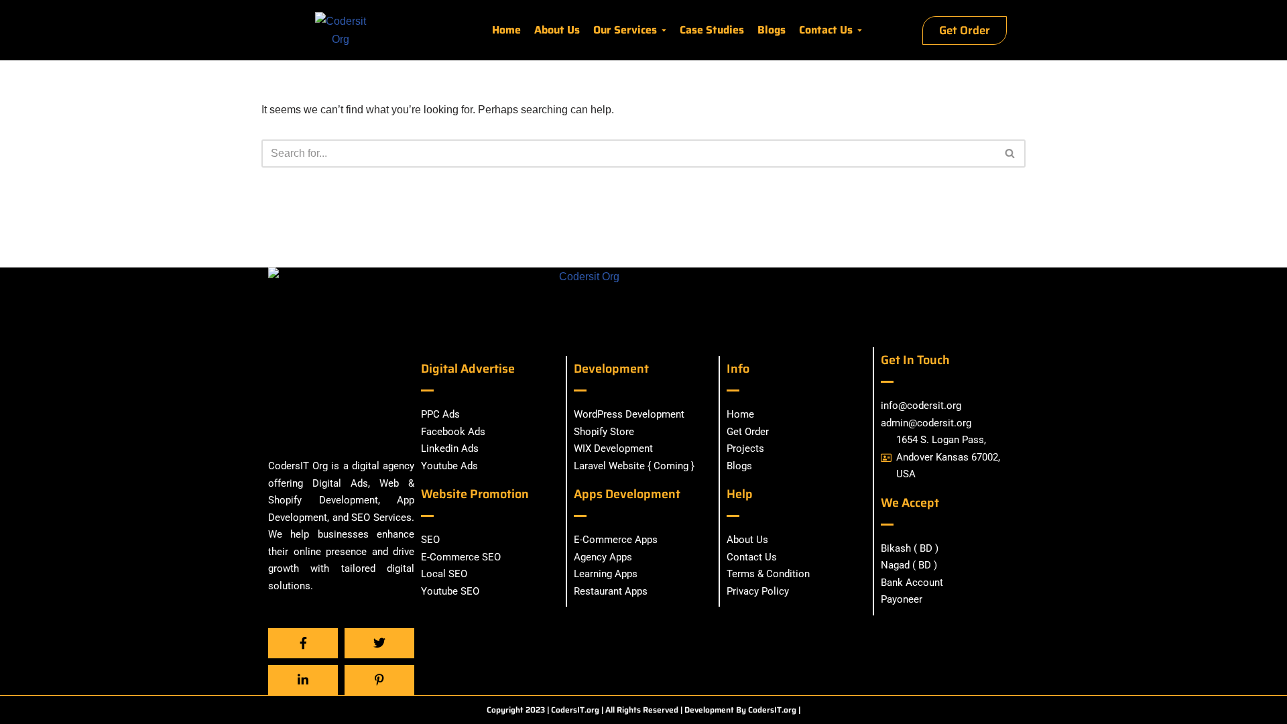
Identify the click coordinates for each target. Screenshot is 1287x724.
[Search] (1010, 153)
